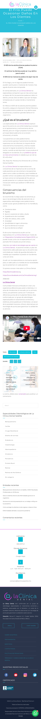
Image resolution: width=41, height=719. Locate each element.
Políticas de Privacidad (14, 653)
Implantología (9, 444)
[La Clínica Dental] (20, 4)
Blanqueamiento (10, 421)
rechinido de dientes (11, 356)
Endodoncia (9, 440)
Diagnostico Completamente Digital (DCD (20, 237)
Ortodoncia (9, 454)
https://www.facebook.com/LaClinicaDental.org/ (20, 275)
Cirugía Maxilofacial (11, 431)
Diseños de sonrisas (11, 435)
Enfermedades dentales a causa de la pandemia (16, 510)
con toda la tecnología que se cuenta (22, 245)
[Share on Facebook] (11, 361)
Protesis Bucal (10, 463)
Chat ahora (31, 625)
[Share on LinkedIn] (15, 361)
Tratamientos (10, 639)
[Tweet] (19, 361)
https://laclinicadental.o (11, 272)
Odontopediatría (10, 449)
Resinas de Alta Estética (13, 472)
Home (20, 20)
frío (34, 352)
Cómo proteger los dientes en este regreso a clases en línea (20, 507)
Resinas (7, 468)
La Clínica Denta (20, 235)
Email (10, 625)
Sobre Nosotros (11, 635)
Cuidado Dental (24, 352)
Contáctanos (10, 648)
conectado (22, 394)
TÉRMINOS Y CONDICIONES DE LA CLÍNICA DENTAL (19, 659)
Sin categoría (17, 62)
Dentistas (8, 644)
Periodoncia (9, 458)
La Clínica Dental (25, 91)
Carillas (7, 426)
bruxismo (12, 352)
